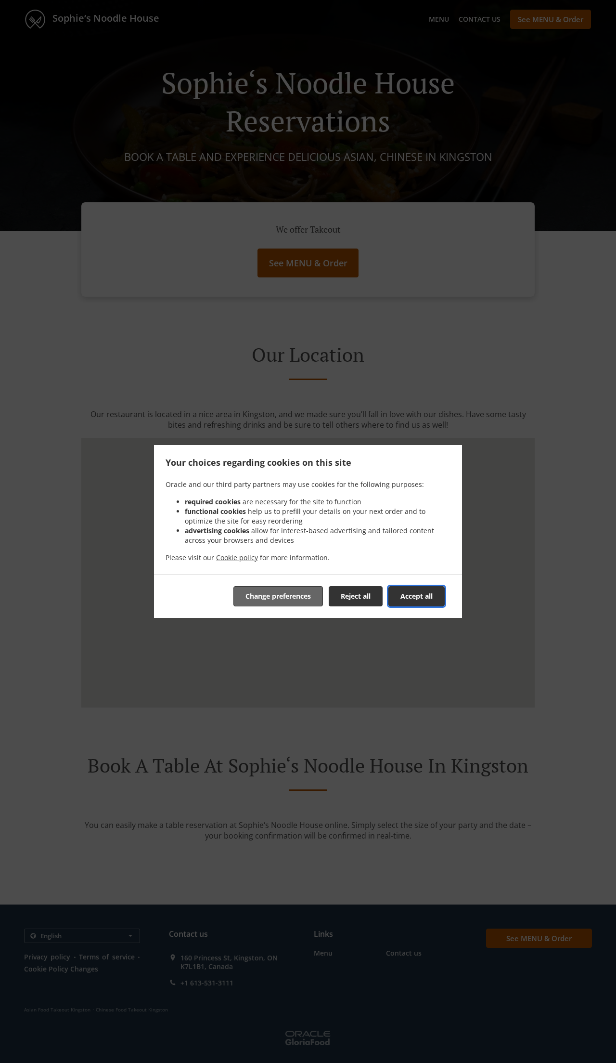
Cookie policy (237, 557)
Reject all (356, 596)
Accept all (416, 596)
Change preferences (278, 596)
